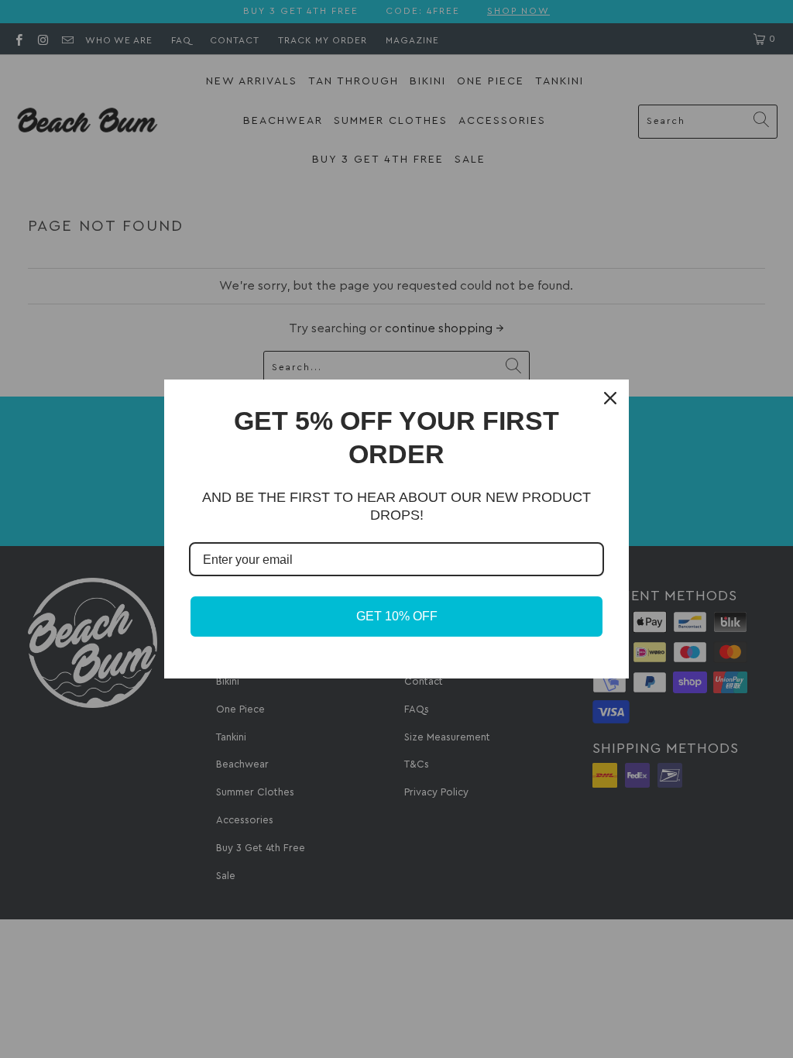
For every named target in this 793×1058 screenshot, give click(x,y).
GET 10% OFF (397, 616)
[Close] (610, 398)
